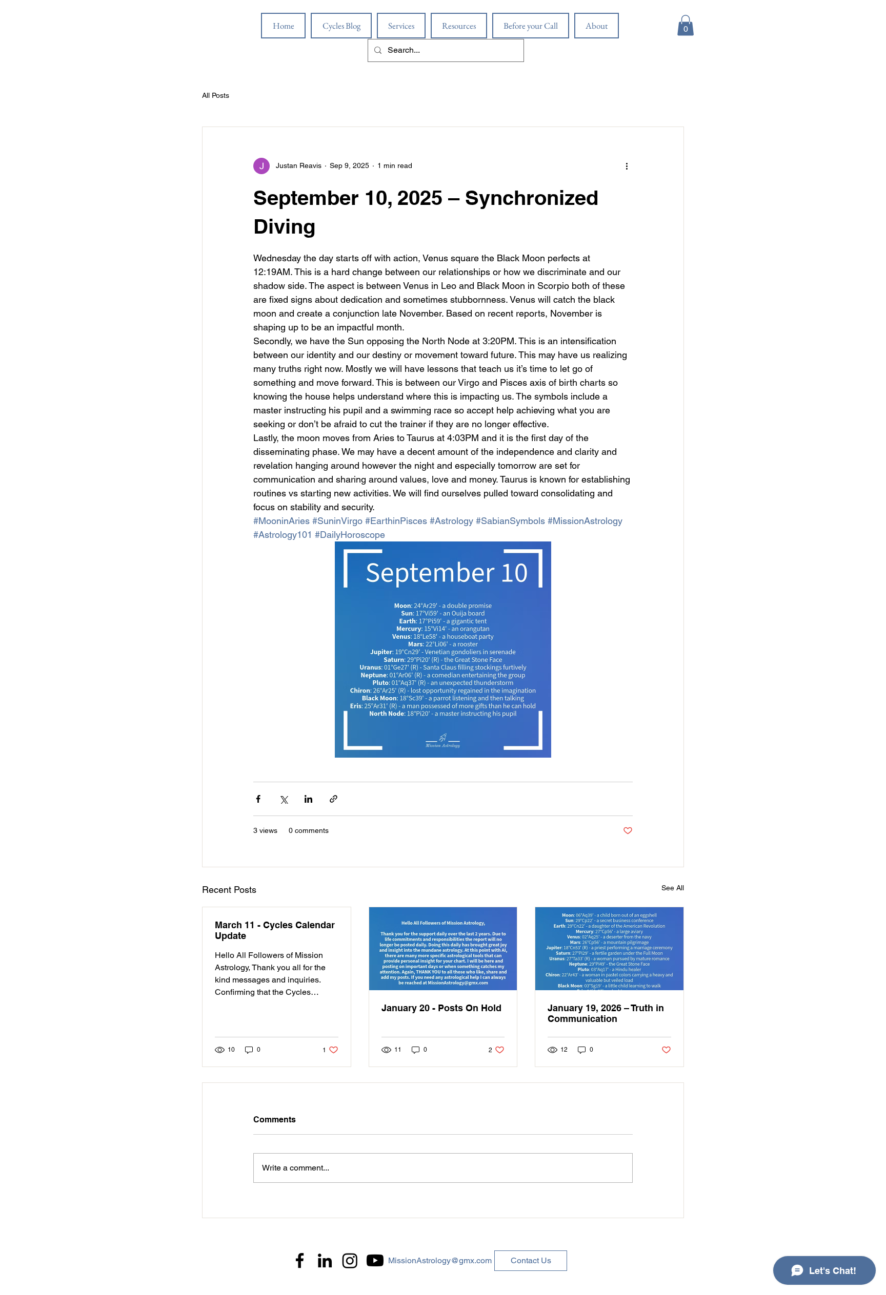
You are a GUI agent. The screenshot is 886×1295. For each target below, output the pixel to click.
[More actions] (626, 166)
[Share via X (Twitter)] (283, 799)
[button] (685, 25)
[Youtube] (375, 1260)
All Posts (215, 95)
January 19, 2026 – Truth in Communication (606, 1013)
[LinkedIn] (325, 1260)
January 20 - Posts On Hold (441, 1007)
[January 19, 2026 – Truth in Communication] (609, 948)
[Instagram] (350, 1260)
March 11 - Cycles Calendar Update (275, 930)
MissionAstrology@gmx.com (440, 1260)
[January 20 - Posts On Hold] (443, 948)
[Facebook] (300, 1260)
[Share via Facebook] (258, 799)
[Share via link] (333, 799)
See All (672, 888)
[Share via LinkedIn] (308, 799)
